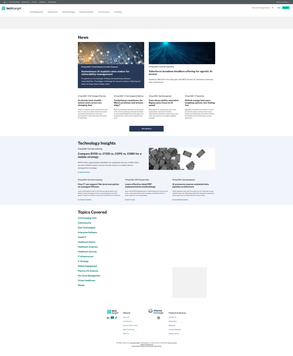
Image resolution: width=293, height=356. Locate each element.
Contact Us (172, 317)
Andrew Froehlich (85, 200)
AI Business (42, 2)
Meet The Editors (129, 329)
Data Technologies (68, 12)
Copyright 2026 (135, 343)
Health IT (82, 237)
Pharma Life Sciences (88, 271)
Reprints (126, 333)
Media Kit (172, 325)
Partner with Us (174, 333)
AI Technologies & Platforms (134, 96)
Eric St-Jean (131, 200)
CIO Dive (34, 2)
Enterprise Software (86, 12)
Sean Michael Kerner (181, 200)
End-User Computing (95, 149)
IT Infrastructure (103, 12)
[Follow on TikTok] (116, 318)
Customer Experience (166, 67)
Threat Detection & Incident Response (105, 67)
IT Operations (199, 96)
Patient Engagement (87, 266)
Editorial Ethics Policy (130, 325)
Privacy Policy (172, 343)
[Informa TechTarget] (4, 2)
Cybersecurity (53, 12)
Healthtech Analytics (88, 247)
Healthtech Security (87, 251)
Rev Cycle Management (89, 275)
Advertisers (173, 321)
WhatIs (81, 285)
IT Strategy (118, 12)
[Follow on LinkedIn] (108, 318)
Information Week (14, 2)
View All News (146, 128)
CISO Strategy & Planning (97, 96)
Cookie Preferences (146, 344)
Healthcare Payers (86, 242)
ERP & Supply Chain (142, 180)
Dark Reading (52, 2)
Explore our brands (282, 2)
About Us (126, 317)
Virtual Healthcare (86, 280)
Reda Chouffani (85, 172)
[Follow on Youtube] (112, 318)
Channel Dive (25, 2)
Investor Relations (175, 329)
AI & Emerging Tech (36, 12)
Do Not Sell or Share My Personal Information (146, 346)
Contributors (127, 321)
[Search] (273, 8)
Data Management (165, 96)
